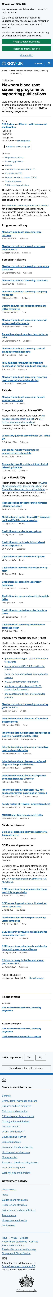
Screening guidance (14, 161)
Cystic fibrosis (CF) (13, 173)
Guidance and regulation (15, 1199)
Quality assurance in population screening (21, 1036)
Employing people (11, 1141)
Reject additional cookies (26, 48)
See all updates (23, 140)
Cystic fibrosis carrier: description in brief (23, 489)
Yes (30, 1057)
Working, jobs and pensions (16, 1172)
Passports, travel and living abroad (20, 1162)
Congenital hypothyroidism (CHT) (20, 169)
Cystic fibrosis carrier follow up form (21, 531)
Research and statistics (14, 1204)
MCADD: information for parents (21, 681)
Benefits (6, 1095)
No (42, 1057)
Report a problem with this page (26, 1068)
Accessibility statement (14, 1241)
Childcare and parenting (14, 1111)
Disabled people (10, 1126)
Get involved (8, 1225)
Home (4, 70)
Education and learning (14, 1136)
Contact (33, 1241)
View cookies (26, 55)
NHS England (8, 124)
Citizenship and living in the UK (18, 1116)
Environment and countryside (17, 1147)
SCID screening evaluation (17, 185)
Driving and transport (13, 1131)
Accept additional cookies (26, 41)
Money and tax (9, 1157)
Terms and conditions (13, 1245)
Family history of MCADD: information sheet (26, 804)
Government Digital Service (16, 1253)
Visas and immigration (13, 1167)
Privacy (13, 1237)
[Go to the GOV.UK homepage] (12, 63)
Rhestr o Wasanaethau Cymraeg (19, 1249)
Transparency (9, 1215)
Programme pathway (14, 157)
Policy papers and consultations (19, 1210)
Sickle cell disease (13, 181)
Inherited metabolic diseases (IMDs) (21, 177)
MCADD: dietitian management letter (22, 815)
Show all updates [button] (36, 978)
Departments (9, 1189)
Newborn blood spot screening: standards (25, 280)
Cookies (24, 1237)
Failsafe (8, 165)
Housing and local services (16, 1152)
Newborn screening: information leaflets (27, 205)
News (5, 1194)
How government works (14, 1220)
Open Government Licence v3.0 (18, 1266)
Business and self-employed (16, 1105)
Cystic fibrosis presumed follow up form (23, 556)
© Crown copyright (26, 1290)
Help (4, 1237)
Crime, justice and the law (15, 1121)
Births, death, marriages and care (19, 1100)
